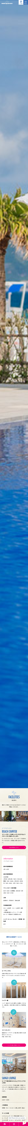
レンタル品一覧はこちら (14, 1045)
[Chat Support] (24, 1122)
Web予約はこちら (14, 847)
